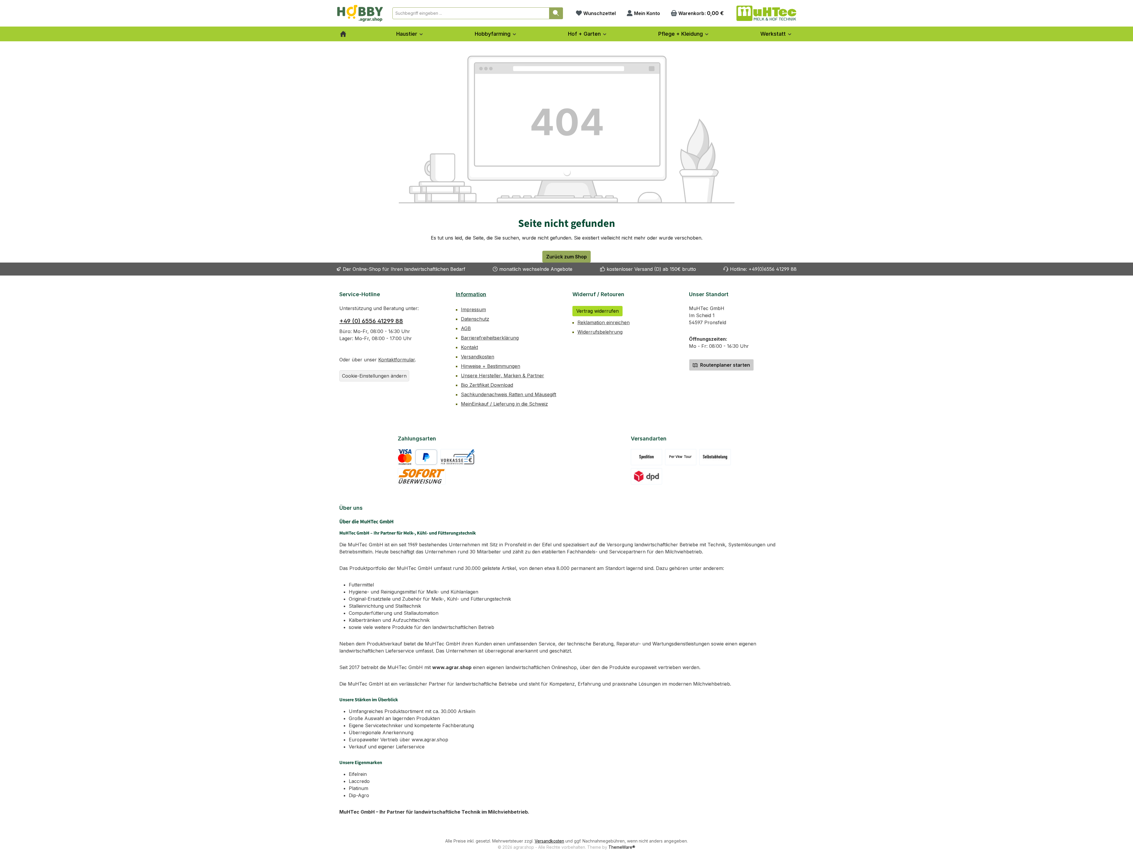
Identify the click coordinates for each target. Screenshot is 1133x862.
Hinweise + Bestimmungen (490, 366)
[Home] (343, 34)
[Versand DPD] (646, 476)
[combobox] (470, 13)
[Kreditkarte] (405, 457)
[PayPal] (426, 457)
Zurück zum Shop (566, 257)
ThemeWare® (621, 847)
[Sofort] (422, 476)
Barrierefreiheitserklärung (490, 338)
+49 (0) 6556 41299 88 (371, 321)
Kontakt (469, 347)
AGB (466, 328)
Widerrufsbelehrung (600, 332)
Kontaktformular (396, 360)
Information (471, 294)
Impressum (473, 309)
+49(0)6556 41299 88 (773, 269)
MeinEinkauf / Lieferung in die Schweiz (504, 404)
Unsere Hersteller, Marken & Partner (502, 375)
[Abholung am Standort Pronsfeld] (715, 457)
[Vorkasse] (458, 457)
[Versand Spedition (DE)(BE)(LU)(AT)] (646, 457)
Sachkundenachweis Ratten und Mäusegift (508, 394)
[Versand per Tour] (680, 457)
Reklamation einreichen (603, 322)
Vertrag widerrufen (597, 311)
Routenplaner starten (724, 365)
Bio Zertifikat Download (487, 385)
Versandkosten (477, 357)
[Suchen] (556, 13)
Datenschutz (475, 319)
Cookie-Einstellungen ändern (374, 376)
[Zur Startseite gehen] (360, 13)
